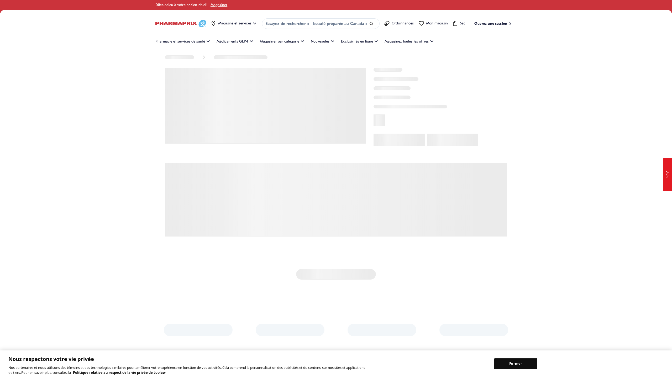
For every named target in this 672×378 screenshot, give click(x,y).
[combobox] (321, 23)
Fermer (515, 363)
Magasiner (219, 5)
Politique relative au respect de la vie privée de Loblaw (119, 372)
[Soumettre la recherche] (371, 24)
